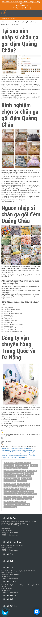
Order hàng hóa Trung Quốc (11, 488)
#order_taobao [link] (24, 454)
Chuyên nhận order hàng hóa (12, 462)
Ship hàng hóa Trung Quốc (23, 494)
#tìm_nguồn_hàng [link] (30, 455)
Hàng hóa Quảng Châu (17, 473)
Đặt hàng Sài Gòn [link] (8, 465)
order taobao (19, 465)
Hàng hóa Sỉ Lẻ (29, 473)
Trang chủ (5, 18)
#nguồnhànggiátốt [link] (13, 455)
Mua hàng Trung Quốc (9, 483)
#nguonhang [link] (31, 454)
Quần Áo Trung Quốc (9, 491)
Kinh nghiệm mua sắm (9, 478)
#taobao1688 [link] (13, 457)
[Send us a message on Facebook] (37, 612)
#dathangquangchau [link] (19, 452)
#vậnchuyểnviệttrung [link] (17, 448)
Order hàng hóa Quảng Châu (22, 486)
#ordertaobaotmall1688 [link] (7, 452)
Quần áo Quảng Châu (28, 491)
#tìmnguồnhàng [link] (5, 457)
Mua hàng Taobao (22, 481)
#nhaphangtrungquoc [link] (16, 450)
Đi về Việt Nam (27, 499)
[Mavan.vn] (21, 13)
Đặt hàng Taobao (21, 501)
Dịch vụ (25, 468)
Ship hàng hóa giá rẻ (9, 494)
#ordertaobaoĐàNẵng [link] (6, 454)
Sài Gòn (34, 494)
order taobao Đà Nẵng (10, 507)
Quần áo (19, 491)
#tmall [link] (18, 457)
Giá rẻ (23, 470)
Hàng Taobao (21, 476)
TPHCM (12, 496)
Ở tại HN (27, 504)
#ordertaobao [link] (16, 454)
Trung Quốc (7, 499)
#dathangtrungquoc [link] (28, 448)
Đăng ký (28, 8)
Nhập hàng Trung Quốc (23, 483)
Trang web (18, 496)
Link (18, 478)
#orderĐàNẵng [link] (23, 457)
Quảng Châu (23, 488)
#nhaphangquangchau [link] (29, 452)
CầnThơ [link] (26, 465)
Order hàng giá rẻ (8, 486)
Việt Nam (19, 499)
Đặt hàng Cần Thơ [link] (25, 462)
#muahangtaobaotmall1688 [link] (28, 450)
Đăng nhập (18, 8)
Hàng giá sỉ (7, 473)
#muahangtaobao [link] (5, 450)
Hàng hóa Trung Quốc (9, 476)
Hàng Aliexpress (32, 470)
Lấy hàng (28, 478)
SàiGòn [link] (6, 468)
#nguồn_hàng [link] (4, 455)
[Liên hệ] (5, 610)
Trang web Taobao (28, 496)
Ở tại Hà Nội (20, 504)
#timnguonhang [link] (22, 455)
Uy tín (14, 499)
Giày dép (18, 470)
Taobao (6, 496)
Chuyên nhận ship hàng (16, 468)
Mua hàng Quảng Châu (9, 481)
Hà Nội (28, 476)
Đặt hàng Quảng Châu (9, 501)
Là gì (23, 478)
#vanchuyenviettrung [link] (6, 448)
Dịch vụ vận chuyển (9, 470)
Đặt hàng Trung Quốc (9, 504)
